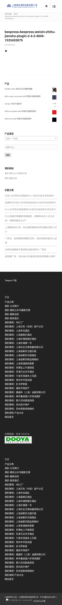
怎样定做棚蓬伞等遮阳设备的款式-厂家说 (25, 249)
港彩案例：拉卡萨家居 (16, 383)
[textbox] (31, 138)
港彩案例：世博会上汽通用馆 (19, 367)
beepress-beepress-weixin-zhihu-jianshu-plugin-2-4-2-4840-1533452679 (30, 35)
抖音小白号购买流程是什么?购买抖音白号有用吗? (29, 195)
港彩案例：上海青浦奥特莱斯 (19, 363)
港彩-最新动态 (11, 178)
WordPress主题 (39, 601)
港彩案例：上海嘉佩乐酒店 (18, 334)
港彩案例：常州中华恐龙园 (18, 379)
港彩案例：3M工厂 (14, 322)
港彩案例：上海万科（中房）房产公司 (24, 326)
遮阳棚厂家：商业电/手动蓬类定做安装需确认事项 (30, 256)
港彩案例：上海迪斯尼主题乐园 (20, 351)
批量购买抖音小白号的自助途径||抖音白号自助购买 (30, 202)
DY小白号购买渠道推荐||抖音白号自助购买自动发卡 (30, 209)
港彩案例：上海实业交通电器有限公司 (24, 347)
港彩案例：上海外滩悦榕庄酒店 (20, 338)
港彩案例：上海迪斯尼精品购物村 (22, 359)
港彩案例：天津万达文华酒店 (19, 371)
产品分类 (9, 301)
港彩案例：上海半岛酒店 (17, 330)
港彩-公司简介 (12, 305)
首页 (15, 14)
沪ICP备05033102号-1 (48, 597)
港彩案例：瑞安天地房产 (17, 388)
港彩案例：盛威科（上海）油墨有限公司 (25, 392)
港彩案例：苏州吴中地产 (17, 404)
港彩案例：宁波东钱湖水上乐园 (20, 375)
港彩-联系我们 (12, 318)
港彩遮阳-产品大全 (14, 412)
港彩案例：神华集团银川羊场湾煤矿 (23, 396)
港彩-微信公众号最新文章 (16, 173)
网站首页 (9, 416)
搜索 (8, 155)
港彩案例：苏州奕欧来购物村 (19, 408)
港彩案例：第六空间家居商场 (19, 400)
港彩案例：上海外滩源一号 (18, 342)
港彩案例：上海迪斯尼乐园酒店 (20, 355)
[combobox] (31, 138)
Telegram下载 (11, 280)
